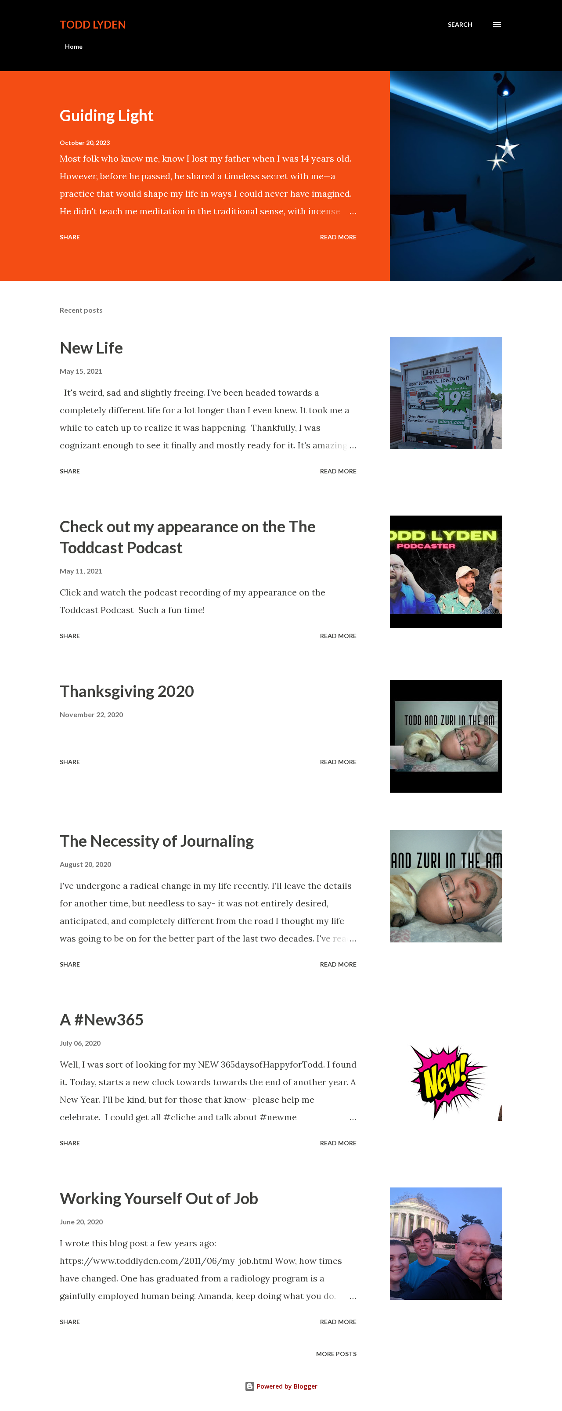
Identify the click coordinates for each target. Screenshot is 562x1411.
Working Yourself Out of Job (159, 1198)
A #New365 (102, 1019)
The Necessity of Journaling (157, 840)
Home (74, 46)
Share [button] (70, 237)
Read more (338, 237)
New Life (91, 347)
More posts (336, 1353)
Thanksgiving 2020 (127, 690)
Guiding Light (107, 115)
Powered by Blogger (286, 1386)
